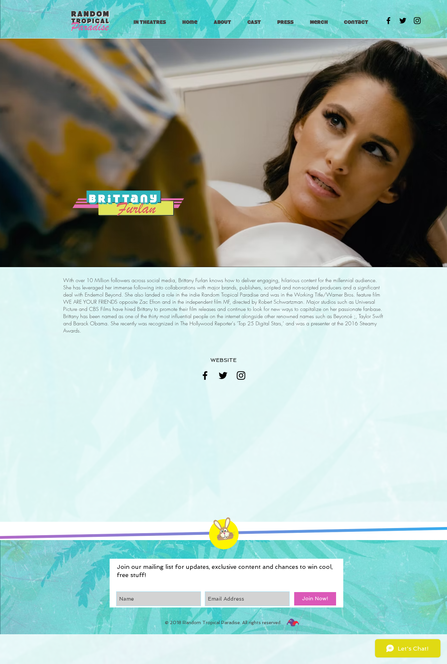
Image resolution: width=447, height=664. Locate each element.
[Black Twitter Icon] (402, 20)
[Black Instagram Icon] (417, 20)
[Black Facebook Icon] (388, 20)
